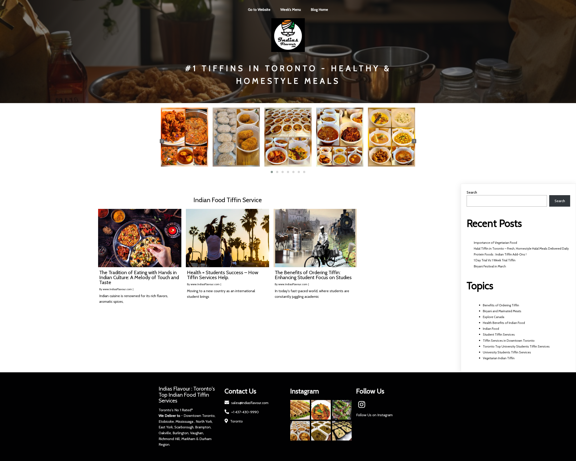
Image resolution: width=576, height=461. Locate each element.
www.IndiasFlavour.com (117, 289)
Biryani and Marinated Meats (502, 311)
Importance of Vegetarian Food (495, 243)
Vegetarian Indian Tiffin (499, 358)
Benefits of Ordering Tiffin (501, 305)
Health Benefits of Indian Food (504, 323)
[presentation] (162, 141)
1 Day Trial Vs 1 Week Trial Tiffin (494, 260)
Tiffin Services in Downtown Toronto (509, 341)
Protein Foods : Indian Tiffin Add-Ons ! (500, 254)
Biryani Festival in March (490, 266)
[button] (271, 172)
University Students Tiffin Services (507, 352)
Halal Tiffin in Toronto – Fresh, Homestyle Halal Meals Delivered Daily (521, 248)
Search (472, 192)
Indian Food (491, 329)
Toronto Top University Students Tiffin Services (516, 346)
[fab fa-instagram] (362, 404)
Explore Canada (493, 317)
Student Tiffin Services (499, 334)
